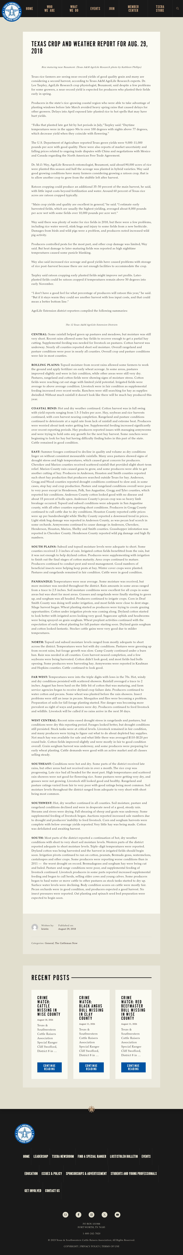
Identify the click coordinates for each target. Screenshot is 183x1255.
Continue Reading (52, 1068)
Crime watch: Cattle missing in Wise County (49, 1006)
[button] (178, 8)
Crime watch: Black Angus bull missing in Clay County (91, 1008)
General (49, 943)
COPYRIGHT (71, 1246)
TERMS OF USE (110, 1246)
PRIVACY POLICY (90, 1246)
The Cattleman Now (66, 943)
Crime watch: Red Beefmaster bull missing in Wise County (133, 1008)
